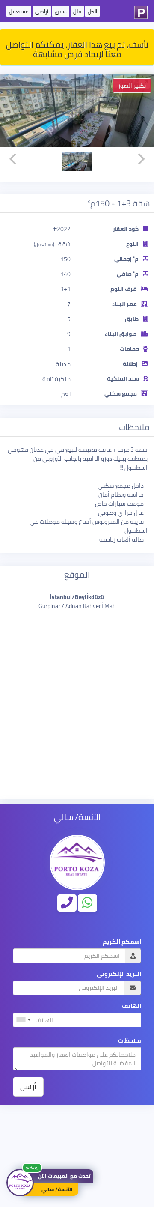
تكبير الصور (132, 85)
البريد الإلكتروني (119, 973)
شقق (61, 11)
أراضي (41, 11)
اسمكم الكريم (122, 941)
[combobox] (23, 1020)
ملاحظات (129, 1040)
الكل (92, 11)
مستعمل (19, 11)
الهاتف (131, 1005)
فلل (77, 11)
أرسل (28, 1086)
